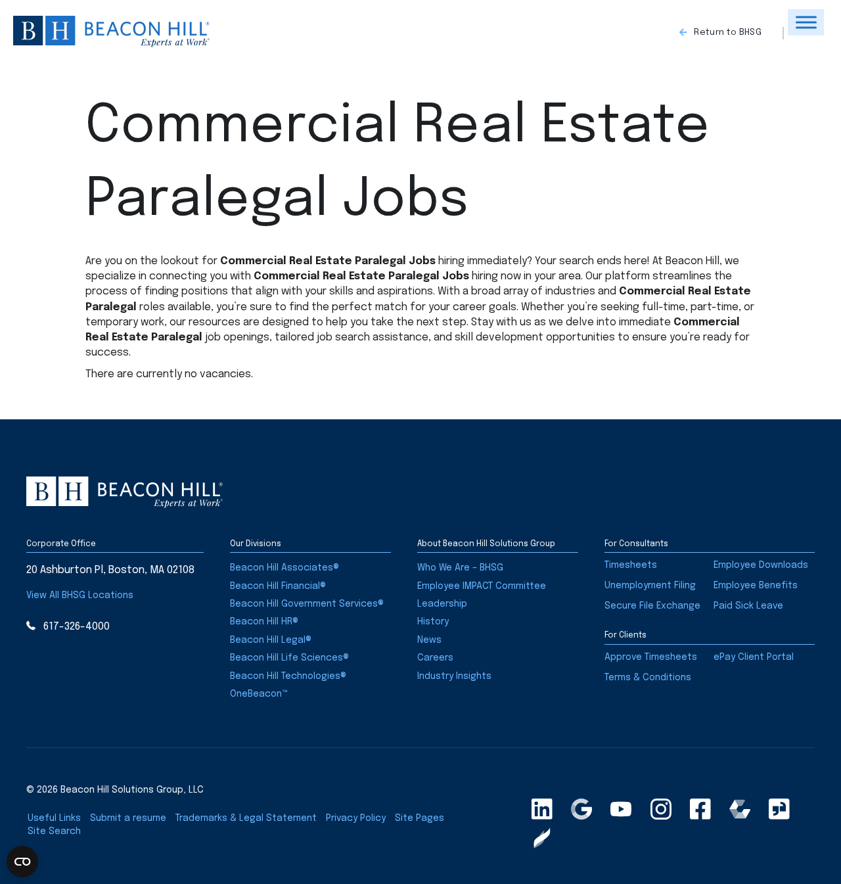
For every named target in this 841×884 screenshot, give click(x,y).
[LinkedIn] (542, 809)
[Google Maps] (581, 809)
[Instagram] (660, 809)
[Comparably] (739, 809)
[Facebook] (700, 809)
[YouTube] (620, 809)
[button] (731, 33)
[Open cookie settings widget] (22, 861)
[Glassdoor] (779, 809)
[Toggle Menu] (806, 22)
